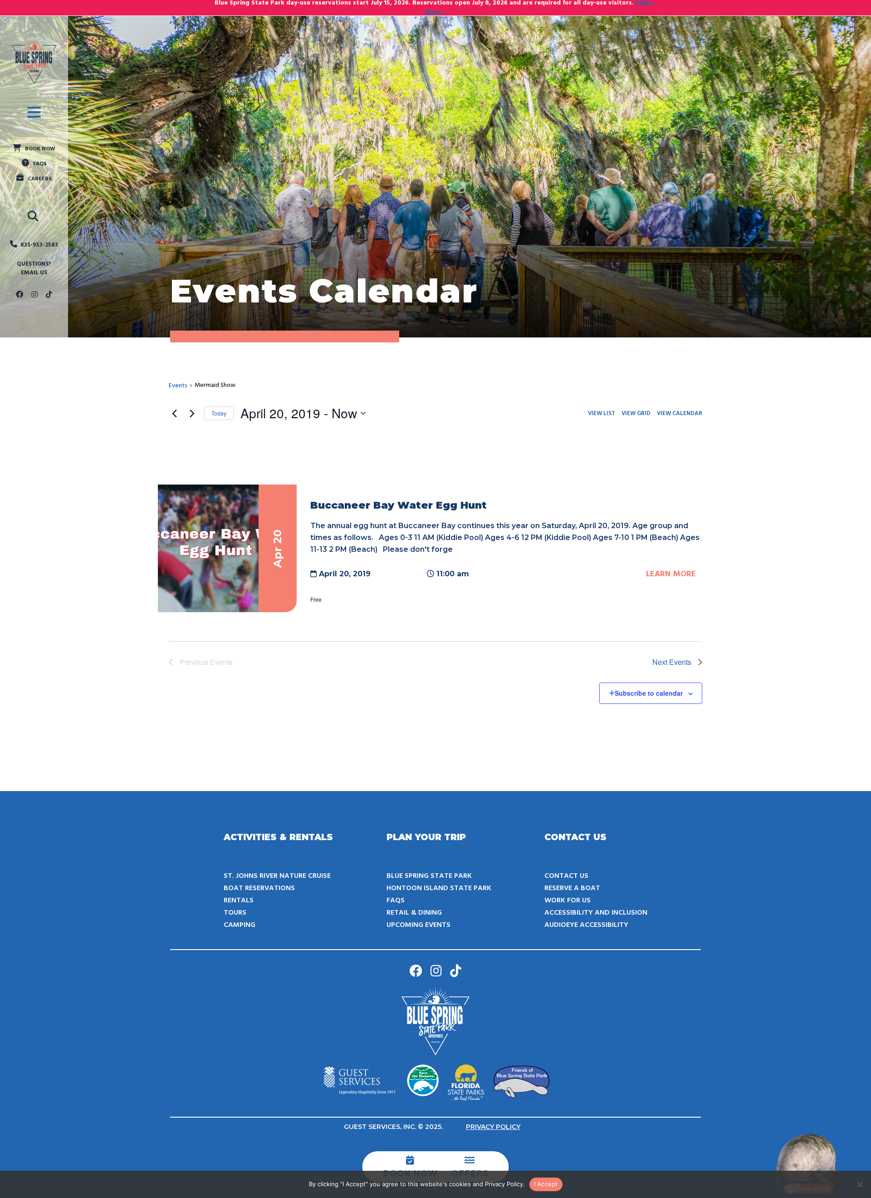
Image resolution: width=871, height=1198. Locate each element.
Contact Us (566, 876)
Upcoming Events (418, 925)
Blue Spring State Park (429, 876)
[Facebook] (19, 295)
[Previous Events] (174, 413)
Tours (235, 913)
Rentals (239, 900)
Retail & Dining (414, 913)
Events (178, 385)
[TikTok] (49, 295)
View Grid (636, 413)
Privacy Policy (493, 1127)
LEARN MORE (671, 574)
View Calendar (679, 413)
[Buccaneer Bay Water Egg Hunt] (227, 548)
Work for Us (567, 900)
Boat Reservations (259, 888)
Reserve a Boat (572, 888)
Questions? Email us (34, 268)
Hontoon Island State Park (439, 888)
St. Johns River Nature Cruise (277, 876)
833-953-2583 (39, 245)
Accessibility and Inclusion (595, 913)
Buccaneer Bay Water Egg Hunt (398, 505)
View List (601, 413)
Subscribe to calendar (649, 693)
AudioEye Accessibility (586, 925)
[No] (859, 1184)
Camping (239, 925)
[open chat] (807, 1164)
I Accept (546, 1184)
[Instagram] (34, 295)
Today (218, 413)
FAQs (396, 900)
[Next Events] (191, 413)
